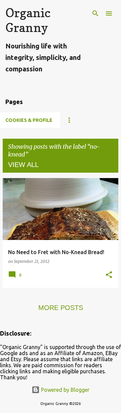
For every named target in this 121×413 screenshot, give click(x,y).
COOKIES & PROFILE (28, 120)
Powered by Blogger (64, 390)
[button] (109, 275)
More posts (60, 307)
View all (23, 164)
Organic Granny (27, 20)
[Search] (95, 13)
